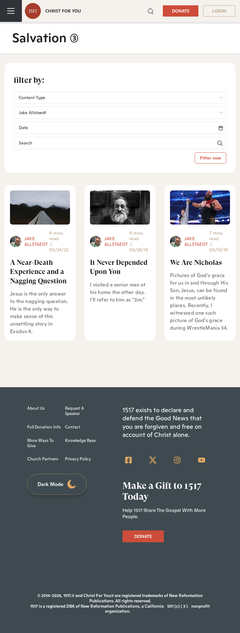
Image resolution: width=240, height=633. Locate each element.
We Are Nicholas (196, 262)
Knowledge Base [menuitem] (80, 440)
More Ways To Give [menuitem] (40, 443)
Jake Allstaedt (36, 241)
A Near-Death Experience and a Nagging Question (38, 272)
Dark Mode (50, 484)
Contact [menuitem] (72, 427)
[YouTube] (202, 460)
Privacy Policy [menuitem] (78, 459)
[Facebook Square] (128, 460)
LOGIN (219, 11)
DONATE (180, 11)
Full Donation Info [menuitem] (44, 427)
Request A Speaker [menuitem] (74, 411)
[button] (150, 10)
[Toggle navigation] (11, 11)
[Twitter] (153, 460)
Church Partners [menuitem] (42, 459)
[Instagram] (177, 460)
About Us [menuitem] (36, 408)
